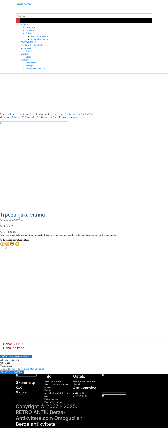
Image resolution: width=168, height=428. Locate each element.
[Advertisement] (84, 94)
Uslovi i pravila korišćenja (56, 384)
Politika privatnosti (53, 402)
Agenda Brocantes (39, 39)
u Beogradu (78, 393)
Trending (30, 30)
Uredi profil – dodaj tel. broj (33, 45)
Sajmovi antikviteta (39, 36)
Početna (24, 24)
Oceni (28, 57)
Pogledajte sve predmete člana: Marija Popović (22, 369)
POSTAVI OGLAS (28, 42)
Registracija (31, 62)
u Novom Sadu (80, 396)
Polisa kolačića (51, 399)
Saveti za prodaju (52, 381)
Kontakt (48, 390)
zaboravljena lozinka (35, 68)
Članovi (24, 54)
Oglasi (28, 33)
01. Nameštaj (28, 117)
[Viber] (7, 244)
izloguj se (30, 65)
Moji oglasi (26, 48)
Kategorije (30, 27)
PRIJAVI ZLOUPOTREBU (12, 372)
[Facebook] (2, 244)
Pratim (29, 51)
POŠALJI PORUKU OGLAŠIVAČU (16, 356)
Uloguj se (25, 60)
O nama (48, 387)
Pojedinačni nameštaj (46, 117)
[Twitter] (17, 244)
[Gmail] (12, 244)
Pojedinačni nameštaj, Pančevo (79, 114)
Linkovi (76, 384)
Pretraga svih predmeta (84, 381)
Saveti (47, 396)
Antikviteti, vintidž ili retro (56, 393)
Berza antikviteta (36, 424)
